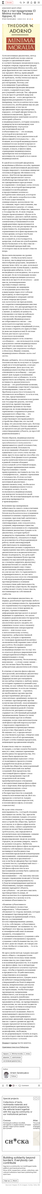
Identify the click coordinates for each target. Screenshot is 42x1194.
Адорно (6, 1054)
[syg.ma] (3, 2)
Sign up (7, 1181)
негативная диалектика (12, 1061)
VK (20, 1185)
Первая (5, 1043)
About (15, 1181)
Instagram (24, 1185)
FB (18, 1185)
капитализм (16, 1057)
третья (14, 1043)
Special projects (11, 1098)
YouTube (30, 1185)
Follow (13, 1076)
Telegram (14, 1185)
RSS (39, 1185)
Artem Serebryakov (9, 19)
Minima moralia (17, 1054)
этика (28, 1054)
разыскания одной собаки (11, 8)
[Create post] (28, 2)
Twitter (35, 1185)
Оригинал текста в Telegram (15, 1047)
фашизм (6, 1057)
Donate (9, 2)
